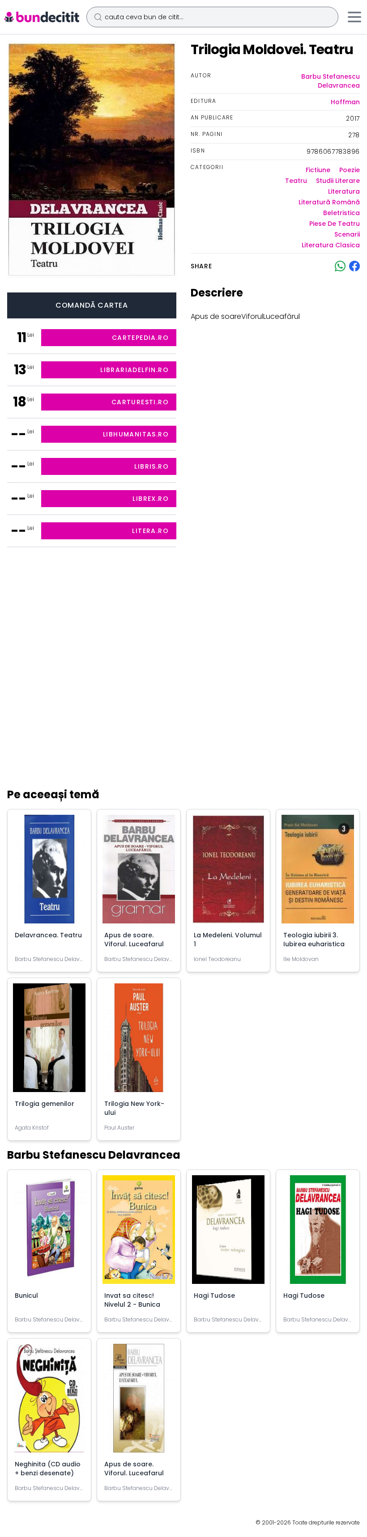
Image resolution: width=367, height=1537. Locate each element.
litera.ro (150, 530)
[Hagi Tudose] (228, 1233)
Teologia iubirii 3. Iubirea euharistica (314, 939)
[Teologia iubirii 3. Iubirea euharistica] (318, 873)
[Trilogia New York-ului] (138, 1041)
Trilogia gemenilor (44, 1103)
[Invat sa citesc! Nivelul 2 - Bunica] (138, 1233)
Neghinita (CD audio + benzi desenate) (48, 1469)
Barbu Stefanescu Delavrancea (330, 81)
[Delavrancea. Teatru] (49, 873)
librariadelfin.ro (134, 369)
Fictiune (318, 169)
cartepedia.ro (140, 337)
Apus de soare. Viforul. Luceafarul (134, 939)
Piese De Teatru (334, 223)
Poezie (349, 169)
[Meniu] (354, 17)
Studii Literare (338, 180)
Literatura (344, 191)
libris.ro (151, 466)
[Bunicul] (49, 1233)
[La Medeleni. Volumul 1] (228, 873)
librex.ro (150, 498)
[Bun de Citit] (41, 17)
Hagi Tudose (214, 1295)
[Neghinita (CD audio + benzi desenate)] (49, 1402)
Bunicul (26, 1295)
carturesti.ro (140, 402)
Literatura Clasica (331, 245)
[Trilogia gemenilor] (49, 1041)
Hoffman (345, 101)
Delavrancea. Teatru (48, 935)
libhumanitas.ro (136, 434)
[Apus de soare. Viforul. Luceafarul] (138, 873)
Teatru (296, 180)
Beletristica (341, 212)
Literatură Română (329, 202)
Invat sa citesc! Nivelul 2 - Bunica (132, 1300)
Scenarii (347, 234)
